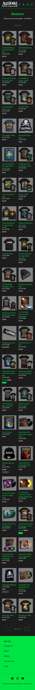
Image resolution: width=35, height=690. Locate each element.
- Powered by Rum (27, 683)
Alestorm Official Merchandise (15, 683)
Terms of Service (9, 661)
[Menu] (32, 4)
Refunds (6, 651)
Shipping (6, 656)
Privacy (6, 666)
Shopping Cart (8, 646)
